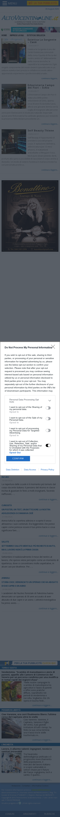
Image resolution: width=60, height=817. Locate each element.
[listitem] (30, 401)
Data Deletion (12, 469)
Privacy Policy (47, 469)
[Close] (54, 348)
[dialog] (30, 408)
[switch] (48, 408)
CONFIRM (18, 458)
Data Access (30, 469)
